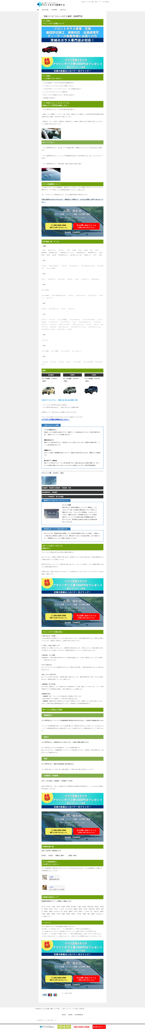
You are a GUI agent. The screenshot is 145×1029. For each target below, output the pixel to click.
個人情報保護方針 (79, 1014)
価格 (38, 9)
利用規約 (70, 1014)
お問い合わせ (63, 9)
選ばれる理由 (45, 9)
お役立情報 (54, 9)
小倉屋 (51, 876)
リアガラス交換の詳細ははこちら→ (55, 419)
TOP (48, 1008)
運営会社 (64, 1014)
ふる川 (51, 887)
